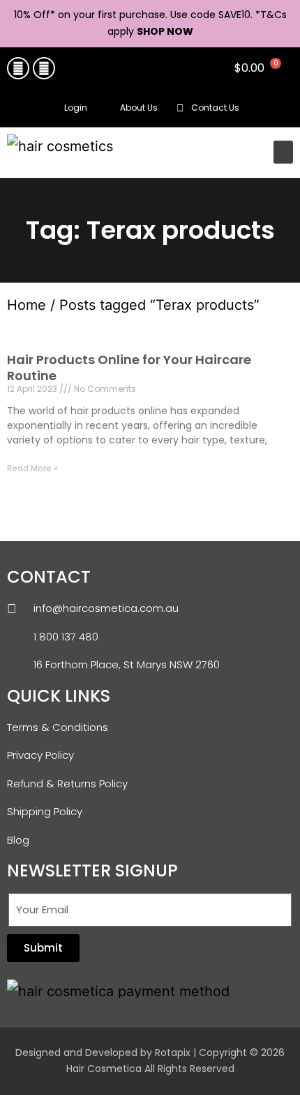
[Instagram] (44, 68)
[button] (278, 108)
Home (26, 305)
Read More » (32, 468)
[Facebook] (18, 68)
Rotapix (172, 1052)
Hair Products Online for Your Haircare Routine (129, 367)
